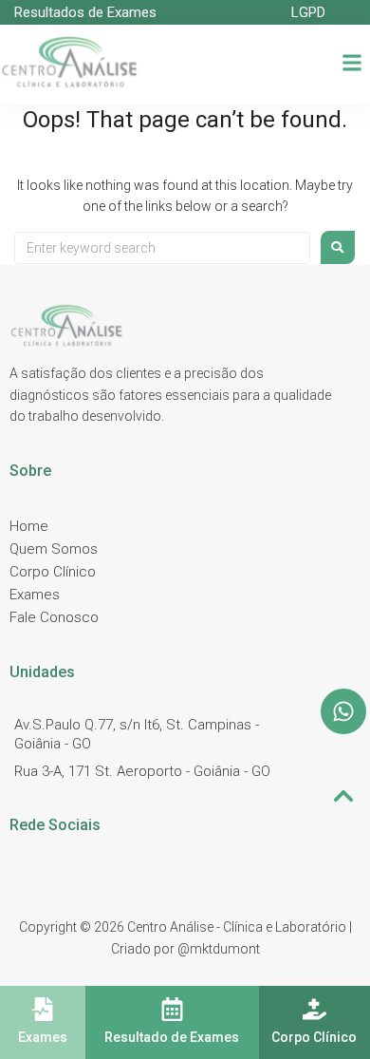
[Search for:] (162, 248)
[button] (352, 64)
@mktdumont (218, 948)
